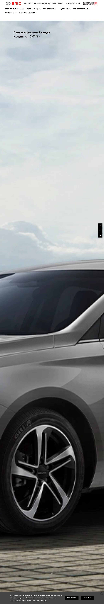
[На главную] (13, 3)
